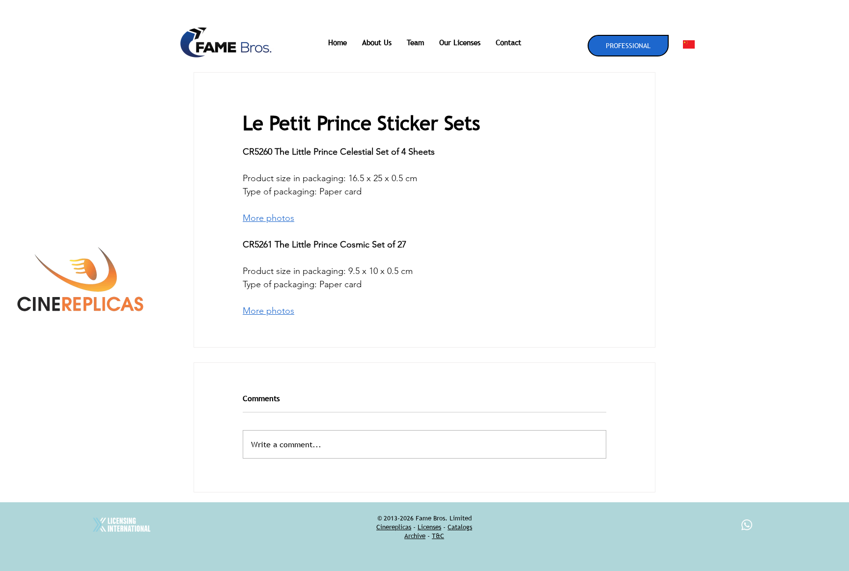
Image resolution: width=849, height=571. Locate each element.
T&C (438, 535)
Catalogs (460, 526)
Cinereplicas (393, 526)
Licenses (429, 526)
